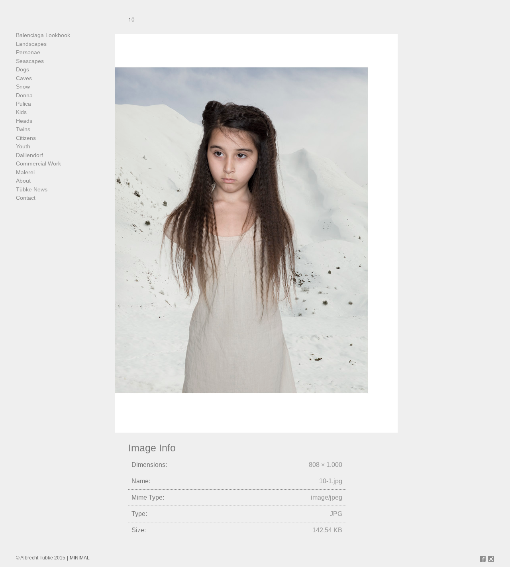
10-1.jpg (330, 481)
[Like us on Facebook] (483, 559)
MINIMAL (80, 557)
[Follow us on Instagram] (491, 559)
